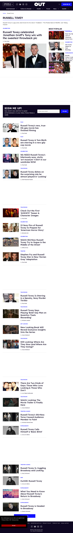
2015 (21, 477)
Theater (22, 251)
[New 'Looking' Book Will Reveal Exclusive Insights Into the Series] (11, 329)
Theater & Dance (25, 411)
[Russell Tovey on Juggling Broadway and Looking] (11, 469)
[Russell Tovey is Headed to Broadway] (11, 507)
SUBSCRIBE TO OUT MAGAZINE (7, 4)
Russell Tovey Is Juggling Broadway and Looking (33, 469)
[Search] (59, 4)
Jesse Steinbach (26, 335)
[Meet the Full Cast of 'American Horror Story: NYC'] (56, 35)
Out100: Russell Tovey (31, 481)
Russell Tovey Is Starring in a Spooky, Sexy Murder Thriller (33, 298)
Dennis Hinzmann (26, 511)
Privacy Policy (5, 519)
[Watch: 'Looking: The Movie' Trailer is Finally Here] (11, 402)
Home (4, 13)
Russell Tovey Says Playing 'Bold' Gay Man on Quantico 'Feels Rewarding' (33, 314)
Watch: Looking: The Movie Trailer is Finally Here (31, 402)
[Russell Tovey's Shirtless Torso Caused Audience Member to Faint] (11, 417)
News (54, 9)
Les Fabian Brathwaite (27, 393)
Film (21, 122)
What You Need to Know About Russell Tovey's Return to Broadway (32, 493)
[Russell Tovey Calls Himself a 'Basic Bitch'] (11, 430)
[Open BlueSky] (20, 4)
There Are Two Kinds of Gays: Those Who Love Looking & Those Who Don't (31, 387)
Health (39, 9)
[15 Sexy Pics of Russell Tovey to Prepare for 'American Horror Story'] (11, 227)
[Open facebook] (17, 4)
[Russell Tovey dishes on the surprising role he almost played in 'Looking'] (11, 174)
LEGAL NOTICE (65, 523)
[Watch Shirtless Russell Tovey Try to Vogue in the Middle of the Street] (11, 242)
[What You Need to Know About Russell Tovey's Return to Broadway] (11, 493)
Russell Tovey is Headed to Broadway (32, 507)
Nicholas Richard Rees (27, 422)
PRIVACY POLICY (47, 523)
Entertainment (10, 9)
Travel (48, 9)
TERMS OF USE (56, 523)
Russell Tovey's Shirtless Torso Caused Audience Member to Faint (32, 417)
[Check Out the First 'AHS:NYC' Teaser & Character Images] (11, 212)
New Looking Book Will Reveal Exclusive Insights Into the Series (33, 329)
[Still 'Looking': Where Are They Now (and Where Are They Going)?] (11, 344)
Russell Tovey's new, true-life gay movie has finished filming (33, 128)
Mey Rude (6, 41)
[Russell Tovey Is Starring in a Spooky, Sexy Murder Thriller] (11, 297)
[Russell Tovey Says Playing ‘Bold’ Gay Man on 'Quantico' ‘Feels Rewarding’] (11, 313)
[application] (59, 67)
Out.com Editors (26, 434)
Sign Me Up (66, 4)
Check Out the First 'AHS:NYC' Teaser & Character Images (29, 213)
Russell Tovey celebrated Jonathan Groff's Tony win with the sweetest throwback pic (22, 35)
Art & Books (24, 323)
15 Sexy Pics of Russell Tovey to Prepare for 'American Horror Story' (32, 227)
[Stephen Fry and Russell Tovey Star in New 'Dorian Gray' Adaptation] (11, 256)
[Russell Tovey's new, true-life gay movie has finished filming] (11, 127)
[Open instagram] (26, 4)
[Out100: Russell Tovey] (11, 480)
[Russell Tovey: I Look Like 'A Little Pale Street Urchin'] (56, 56)
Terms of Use (15, 519)
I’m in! (65, 111)
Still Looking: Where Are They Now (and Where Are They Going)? (33, 344)
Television (68, 31)
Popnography (24, 426)
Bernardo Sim (25, 233)
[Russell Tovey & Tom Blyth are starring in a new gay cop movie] (11, 142)
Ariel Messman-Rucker (27, 179)
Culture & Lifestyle (25, 9)
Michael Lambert (26, 320)
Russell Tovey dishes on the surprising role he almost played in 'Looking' (33, 174)
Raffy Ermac (25, 247)
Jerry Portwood (25, 473)
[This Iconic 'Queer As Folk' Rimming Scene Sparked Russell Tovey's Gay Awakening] (56, 46)
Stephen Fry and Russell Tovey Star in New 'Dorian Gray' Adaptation (33, 257)
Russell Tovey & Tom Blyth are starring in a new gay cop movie (33, 142)
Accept (13, 525)
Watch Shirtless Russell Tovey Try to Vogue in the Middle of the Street (33, 242)
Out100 (64, 9)
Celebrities (6, 28)
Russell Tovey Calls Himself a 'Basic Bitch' (31, 430)
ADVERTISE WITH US (36, 523)
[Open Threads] (23, 4)
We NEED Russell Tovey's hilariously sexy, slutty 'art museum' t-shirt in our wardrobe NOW (33, 158)
